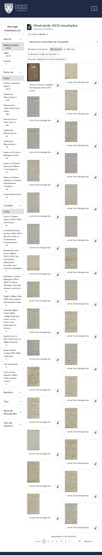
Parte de (8, 72)
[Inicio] (17, 8)
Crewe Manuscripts (12, 196)
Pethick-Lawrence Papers (11, 86)
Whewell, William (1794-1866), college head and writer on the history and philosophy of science (11, 320)
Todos (6, 78)
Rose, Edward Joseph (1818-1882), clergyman (12, 354)
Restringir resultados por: (12, 28)
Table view (70, 49)
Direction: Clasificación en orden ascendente (46, 59)
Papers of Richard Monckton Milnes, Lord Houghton (11, 168)
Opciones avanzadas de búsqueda (48, 41)
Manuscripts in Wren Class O (10, 122)
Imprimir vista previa (38, 49)
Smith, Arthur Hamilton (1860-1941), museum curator (10, 378)
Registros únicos (11, 46)
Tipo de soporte (8, 424)
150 (79, 541)
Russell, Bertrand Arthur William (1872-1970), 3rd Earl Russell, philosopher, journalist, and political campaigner (12, 261)
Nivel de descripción (10, 412)
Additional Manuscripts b (10, 133)
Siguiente (88, 541)
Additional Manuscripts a (11, 97)
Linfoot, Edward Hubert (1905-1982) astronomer (12, 221)
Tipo (6, 401)
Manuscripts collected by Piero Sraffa (11, 109)
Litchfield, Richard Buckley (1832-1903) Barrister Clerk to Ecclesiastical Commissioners (12, 238)
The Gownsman (10, 365)
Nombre (8, 392)
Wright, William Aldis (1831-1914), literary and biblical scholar (12, 300)
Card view (57, 49)
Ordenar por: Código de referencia (42, 54)
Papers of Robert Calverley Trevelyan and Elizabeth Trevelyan (12, 183)
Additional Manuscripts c (10, 144)
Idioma (7, 39)
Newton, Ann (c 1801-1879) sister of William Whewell (12, 340)
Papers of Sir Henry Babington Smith (12, 155)
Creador (8, 205)
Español (9, 62)
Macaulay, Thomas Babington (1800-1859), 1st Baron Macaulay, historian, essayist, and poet (12, 283)
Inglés (11, 54)
